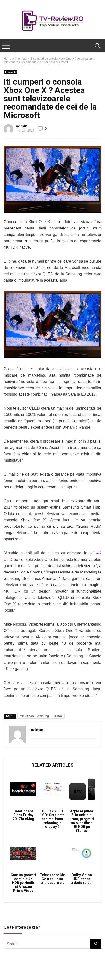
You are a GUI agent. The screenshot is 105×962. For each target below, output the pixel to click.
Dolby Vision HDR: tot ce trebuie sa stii (82, 879)
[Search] (97, 45)
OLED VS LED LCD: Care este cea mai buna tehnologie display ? (52, 819)
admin (21, 126)
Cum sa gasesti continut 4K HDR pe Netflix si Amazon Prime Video (23, 883)
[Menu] (6, 45)
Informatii (21, 58)
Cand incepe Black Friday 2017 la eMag (23, 815)
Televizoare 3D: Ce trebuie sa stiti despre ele (52, 879)
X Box (58, 716)
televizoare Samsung (34, 716)
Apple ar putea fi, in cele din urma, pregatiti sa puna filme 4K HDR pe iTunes (82, 821)
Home (8, 58)
